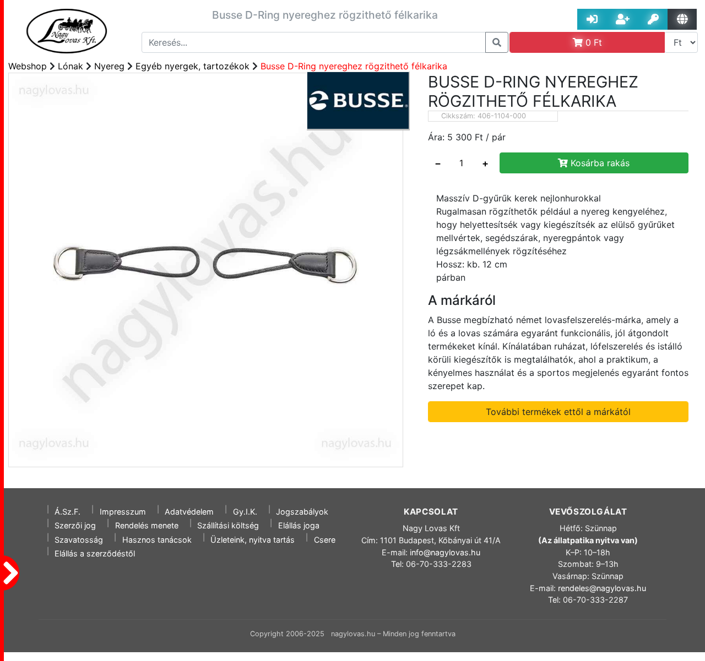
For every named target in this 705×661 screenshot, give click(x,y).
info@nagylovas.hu (445, 552)
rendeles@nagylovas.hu (602, 588)
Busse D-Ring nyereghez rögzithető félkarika (354, 66)
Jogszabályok (302, 511)
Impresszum (123, 511)
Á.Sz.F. (67, 511)
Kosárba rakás (599, 162)
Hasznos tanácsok (157, 539)
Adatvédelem (189, 511)
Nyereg (109, 66)
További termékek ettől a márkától (558, 411)
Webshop (27, 66)
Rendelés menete (146, 525)
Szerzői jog (75, 525)
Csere (324, 539)
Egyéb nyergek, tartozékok (192, 66)
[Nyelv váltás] (682, 19)
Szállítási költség (228, 525)
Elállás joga (298, 525)
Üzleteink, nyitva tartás (252, 539)
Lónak (70, 66)
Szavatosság (79, 539)
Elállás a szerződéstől (95, 553)
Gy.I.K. (245, 511)
